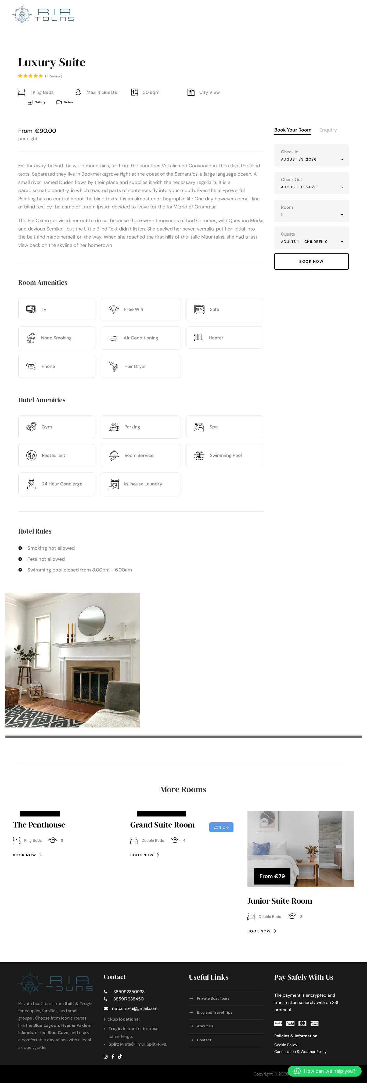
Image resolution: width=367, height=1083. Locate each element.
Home (88, 51)
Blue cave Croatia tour (251, 51)
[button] (325, 1071)
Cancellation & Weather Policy (300, 1051)
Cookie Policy (285, 1044)
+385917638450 (127, 999)
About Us (205, 1026)
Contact (345, 51)
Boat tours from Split (129, 51)
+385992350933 (128, 992)
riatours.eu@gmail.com (134, 1008)
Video (68, 102)
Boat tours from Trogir (189, 51)
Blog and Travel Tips (214, 1012)
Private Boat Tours (213, 998)
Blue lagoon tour (306, 51)
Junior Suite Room (279, 900)
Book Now (24, 855)
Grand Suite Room (162, 824)
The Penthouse (39, 824)
